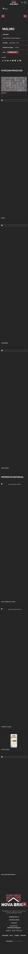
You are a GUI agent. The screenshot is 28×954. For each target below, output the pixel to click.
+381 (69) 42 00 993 (14, 919)
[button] (24, 904)
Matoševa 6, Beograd (14, 927)
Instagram (14, 922)
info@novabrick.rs (14, 916)
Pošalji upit (12, 52)
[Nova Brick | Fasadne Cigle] (14, 2)
